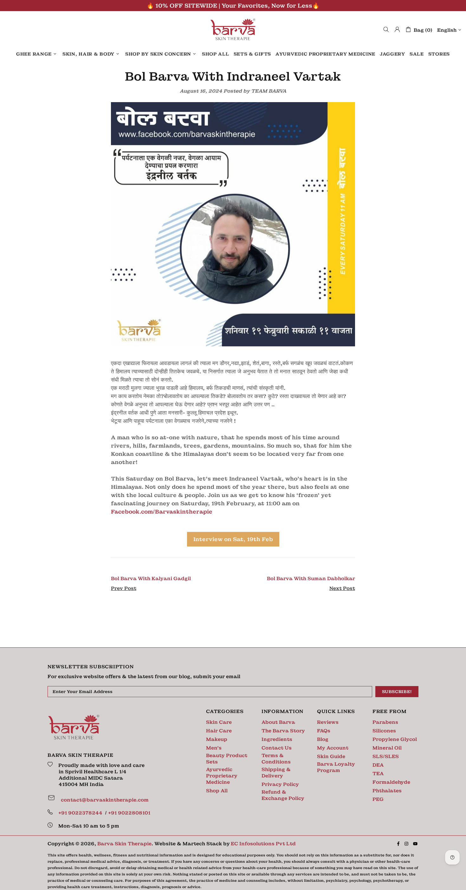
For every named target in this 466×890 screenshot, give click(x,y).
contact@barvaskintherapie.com (105, 800)
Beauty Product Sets (226, 758)
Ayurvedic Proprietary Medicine (221, 775)
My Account (332, 748)
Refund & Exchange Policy (283, 795)
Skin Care (219, 722)
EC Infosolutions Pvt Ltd (263, 844)
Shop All (217, 791)
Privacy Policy (280, 784)
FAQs (323, 731)
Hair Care (219, 731)
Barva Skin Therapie (233, 29)
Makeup (216, 739)
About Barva (278, 722)
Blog (322, 739)
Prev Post (123, 588)
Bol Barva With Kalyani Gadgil (151, 578)
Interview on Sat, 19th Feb (233, 539)
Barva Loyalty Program (336, 767)
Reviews (328, 722)
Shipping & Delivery (276, 772)
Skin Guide (331, 756)
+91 (81, 813)
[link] (161, 511)
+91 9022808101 (129, 813)
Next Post (342, 588)
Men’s (214, 748)
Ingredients (277, 739)
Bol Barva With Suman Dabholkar (311, 578)
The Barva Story (283, 731)
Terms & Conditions (276, 758)
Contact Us (277, 748)
